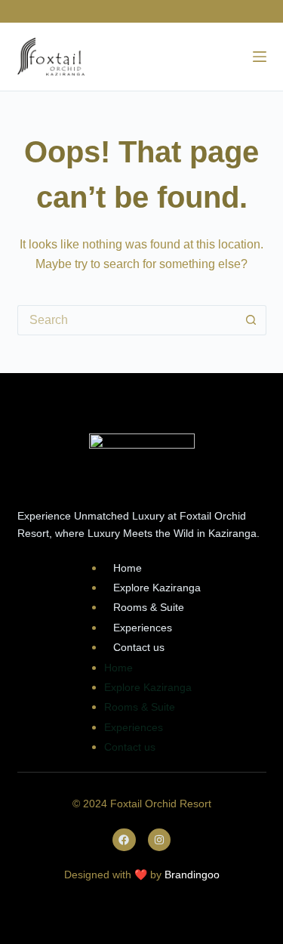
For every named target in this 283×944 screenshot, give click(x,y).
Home (127, 568)
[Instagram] (159, 840)
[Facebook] (124, 840)
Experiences (142, 628)
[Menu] (259, 56)
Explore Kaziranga (157, 588)
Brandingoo (192, 874)
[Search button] (251, 320)
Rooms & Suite (148, 607)
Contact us (139, 647)
